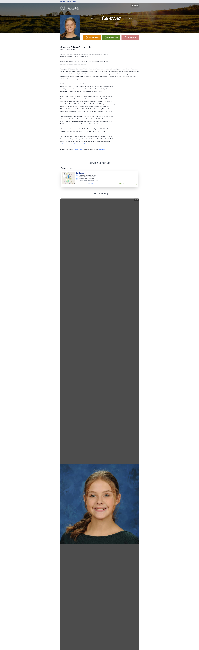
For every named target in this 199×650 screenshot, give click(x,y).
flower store (102, 149)
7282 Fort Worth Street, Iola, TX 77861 (89, 180)
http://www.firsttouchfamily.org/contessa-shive (73, 144)
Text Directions (91, 183)
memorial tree (78, 149)
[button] (68, 176)
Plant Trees (121, 183)
